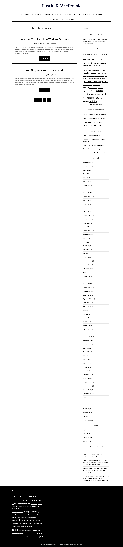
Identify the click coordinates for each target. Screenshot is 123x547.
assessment (102, 53)
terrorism (86, 102)
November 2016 (87, 340)
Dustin (54, 43)
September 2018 (87, 299)
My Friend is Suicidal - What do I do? (94, 126)
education (102, 65)
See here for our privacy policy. (91, 39)
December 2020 (87, 230)
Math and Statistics (56, 19)
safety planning (93, 88)
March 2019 (86, 276)
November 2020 (87, 234)
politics (104, 78)
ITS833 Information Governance (92, 135)
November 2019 (87, 261)
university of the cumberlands (19, 537)
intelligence (102, 70)
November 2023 (87, 162)
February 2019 (87, 280)
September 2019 (87, 268)
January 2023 (87, 192)
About (27, 14)
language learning (91, 76)
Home (20, 14)
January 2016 (87, 378)
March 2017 (86, 325)
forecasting (98, 68)
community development (95, 56)
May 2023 (86, 181)
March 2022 (86, 208)
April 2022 (86, 204)
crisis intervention (22, 503)
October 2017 (87, 302)
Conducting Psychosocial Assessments (95, 114)
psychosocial (96, 85)
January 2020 (87, 257)
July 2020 (85, 238)
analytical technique (89, 54)
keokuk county (16, 514)
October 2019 (87, 264)
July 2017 (85, 314)
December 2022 (87, 196)
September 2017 (87, 306)
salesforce (100, 88)
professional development (95, 81)
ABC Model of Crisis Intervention (93, 122)
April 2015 (86, 409)
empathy (85, 68)
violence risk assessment (95, 104)
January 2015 (87, 420)
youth (105, 104)
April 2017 (86, 321)
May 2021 (86, 227)
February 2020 (87, 253)
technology (100, 98)
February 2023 (87, 189)
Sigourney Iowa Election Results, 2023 (94, 152)
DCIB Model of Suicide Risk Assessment (95, 118)
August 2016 (86, 352)
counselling (88, 59)
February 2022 (87, 211)
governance (86, 70)
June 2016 (86, 359)
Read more (45, 58)
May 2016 (86, 363)
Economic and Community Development (47, 14)
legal (96, 76)
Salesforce (70, 19)
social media (93, 91)
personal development (94, 78)
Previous (37, 100)
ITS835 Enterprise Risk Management (93, 145)
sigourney (86, 91)
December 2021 (87, 215)
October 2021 (87, 219)
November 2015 (87, 386)
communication (86, 57)
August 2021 (86, 223)
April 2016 (86, 367)
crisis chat (96, 60)
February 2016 (87, 374)
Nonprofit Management (73, 14)
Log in (84, 430)
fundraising (103, 68)
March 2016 (86, 371)
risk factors (29, 523)
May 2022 (86, 200)
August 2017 (86, 310)
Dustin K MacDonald (62, 5)
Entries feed (86, 433)
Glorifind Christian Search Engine (92, 149)
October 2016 (87, 344)
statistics (99, 91)
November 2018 (87, 291)
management (100, 76)
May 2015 (86, 405)
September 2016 (87, 348)
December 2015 (87, 382)
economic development (94, 65)
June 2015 (86, 401)
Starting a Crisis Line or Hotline (97, 451)
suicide (87, 94)
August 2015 (86, 397)
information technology (94, 70)
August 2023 (86, 174)
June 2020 (86, 242)
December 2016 (87, 336)
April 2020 (86, 246)
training (93, 101)
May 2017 (86, 318)
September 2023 (87, 170)
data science (97, 63)
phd (101, 78)
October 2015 (87, 390)
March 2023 (86, 185)
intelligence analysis (92, 73)
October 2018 (87, 295)
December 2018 (87, 287)
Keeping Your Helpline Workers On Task (44, 39)
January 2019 (87, 283)
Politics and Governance (94, 14)
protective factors (87, 85)
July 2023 (85, 177)
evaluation (92, 68)
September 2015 (87, 393)
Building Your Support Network (45, 70)
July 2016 (85, 355)
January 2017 (87, 333)
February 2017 (87, 329)
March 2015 (86, 412)
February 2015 (87, 416)
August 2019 (86, 272)
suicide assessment (96, 94)
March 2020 (86, 249)
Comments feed (87, 437)
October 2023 (87, 166)
